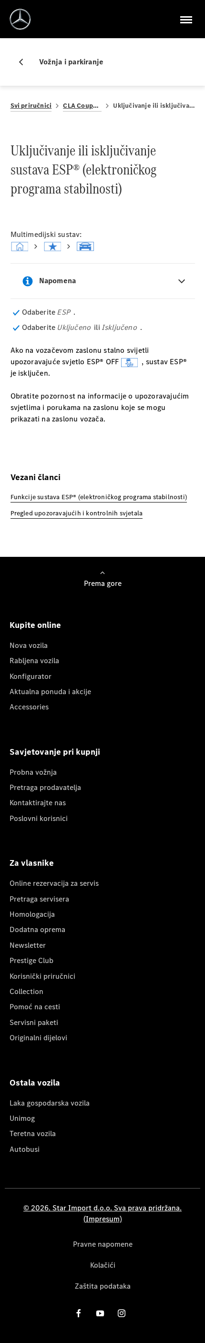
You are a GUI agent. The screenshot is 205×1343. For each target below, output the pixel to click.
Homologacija (32, 914)
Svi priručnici (31, 105)
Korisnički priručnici (42, 976)
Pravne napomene (103, 1244)
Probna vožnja (33, 772)
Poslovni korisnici (39, 818)
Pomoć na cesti (35, 1007)
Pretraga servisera (39, 899)
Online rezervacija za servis (54, 883)
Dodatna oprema (37, 929)
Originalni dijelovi (38, 1038)
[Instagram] (121, 1313)
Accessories (29, 707)
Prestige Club (31, 960)
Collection (26, 991)
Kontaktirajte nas (38, 803)
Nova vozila (29, 645)
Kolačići (102, 1265)
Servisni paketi (34, 1022)
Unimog (22, 1118)
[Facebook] (78, 1313)
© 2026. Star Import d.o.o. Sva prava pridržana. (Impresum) (102, 1213)
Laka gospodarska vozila (50, 1103)
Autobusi (25, 1149)
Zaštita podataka (103, 1286)
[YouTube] (100, 1313)
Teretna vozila (33, 1133)
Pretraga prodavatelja (45, 787)
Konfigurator (30, 676)
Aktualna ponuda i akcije (50, 692)
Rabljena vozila (34, 661)
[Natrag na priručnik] (24, 62)
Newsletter (28, 945)
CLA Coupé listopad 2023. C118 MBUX (82, 105)
